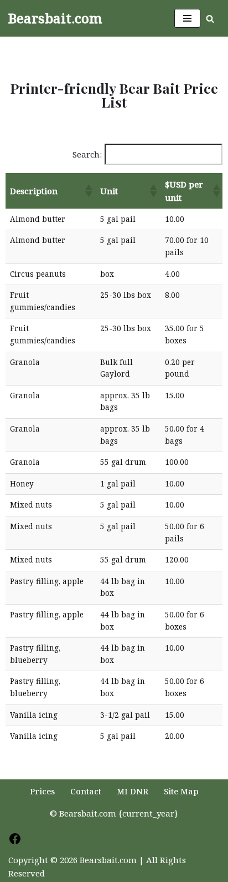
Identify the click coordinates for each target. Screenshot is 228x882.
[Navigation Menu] (187, 18)
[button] (88, 190)
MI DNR (132, 791)
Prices (42, 791)
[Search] (210, 18)
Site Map (181, 791)
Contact (85, 791)
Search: (87, 154)
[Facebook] (15, 842)
